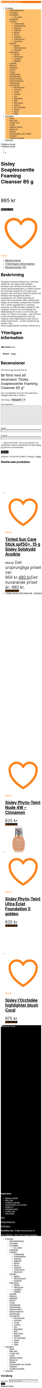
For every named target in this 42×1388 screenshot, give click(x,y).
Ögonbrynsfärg (15, 78)
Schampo (18, 50)
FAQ (3, 1218)
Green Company (30, 1235)
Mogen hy (13, 129)
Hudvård (13, 21)
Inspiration (9, 116)
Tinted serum (19, 39)
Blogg (11, 118)
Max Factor (18, 103)
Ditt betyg (6, 400)
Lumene (17, 94)
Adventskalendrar (16, 10)
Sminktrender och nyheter (20, 133)
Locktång (17, 59)
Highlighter (13, 19)
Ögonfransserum (16, 81)
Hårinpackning (20, 48)
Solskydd (17, 37)
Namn (4, 428)
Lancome (17, 89)
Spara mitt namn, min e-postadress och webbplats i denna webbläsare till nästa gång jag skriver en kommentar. (21, 445)
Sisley (16, 111)
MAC (16, 100)
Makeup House (7, 1386)
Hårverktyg (14, 52)
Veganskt (13, 136)
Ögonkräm (18, 41)
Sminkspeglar (15, 76)
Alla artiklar (10, 1213)
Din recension (8, 404)
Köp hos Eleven (12, 591)
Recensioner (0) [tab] (15, 267)
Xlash (16, 114)
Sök (3, 1384)
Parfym (12, 70)
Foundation (14, 15)
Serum (16, 34)
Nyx (15, 96)
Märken (12, 131)
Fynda (11, 125)
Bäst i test (13, 120)
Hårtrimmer (18, 56)
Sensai (16, 109)
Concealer (13, 12)
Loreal (16, 92)
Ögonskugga (14, 83)
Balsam (17, 45)
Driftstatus (5, 1226)
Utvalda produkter (16, 138)
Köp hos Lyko (7, 209)
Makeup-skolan (15, 127)
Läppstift (12, 63)
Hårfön (17, 54)
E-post (5, 435)
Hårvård (12, 43)
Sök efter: (5, 1381)
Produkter (9, 8)
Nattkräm (17, 30)
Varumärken (14, 85)
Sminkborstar (15, 74)
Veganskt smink (11, 1209)
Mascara (13, 65)
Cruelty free (14, 122)
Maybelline (18, 98)
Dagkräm (17, 28)
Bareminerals (19, 87)
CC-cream (18, 17)
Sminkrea (9, 140)
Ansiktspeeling (20, 26)
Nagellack (13, 67)
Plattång (17, 61)
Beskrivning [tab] (13, 260)
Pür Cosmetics (20, 107)
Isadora (17, 105)
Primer (12, 72)
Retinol (16, 32)
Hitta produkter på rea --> (11, 2)
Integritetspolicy (8, 1222)
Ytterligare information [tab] (20, 263)
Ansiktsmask (19, 23)
